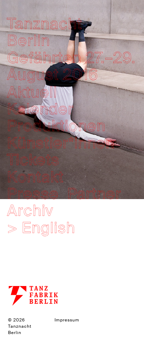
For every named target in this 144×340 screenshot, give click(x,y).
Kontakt (35, 177)
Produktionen (56, 126)
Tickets (33, 160)
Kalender (40, 109)
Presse (33, 194)
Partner (94, 194)
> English (41, 228)
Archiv (30, 211)
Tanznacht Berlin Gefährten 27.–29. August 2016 (71, 49)
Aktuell (32, 92)
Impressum (67, 320)
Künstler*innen (61, 143)
